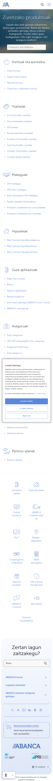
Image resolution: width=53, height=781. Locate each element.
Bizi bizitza (36, 604)
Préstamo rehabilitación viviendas (23, 213)
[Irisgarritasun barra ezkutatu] (12, 775)
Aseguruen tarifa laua (17, 347)
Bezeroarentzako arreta (26, 726)
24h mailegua (13, 183)
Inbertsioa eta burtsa (16, 427)
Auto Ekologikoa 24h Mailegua (22, 195)
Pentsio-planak (14, 460)
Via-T (16, 537)
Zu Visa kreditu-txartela (18, 115)
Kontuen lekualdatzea (26, 619)
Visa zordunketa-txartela (19, 121)
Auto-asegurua (14, 335)
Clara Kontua (13, 70)
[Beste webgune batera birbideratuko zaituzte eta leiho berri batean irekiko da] (12, 710)
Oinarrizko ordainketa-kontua (21, 88)
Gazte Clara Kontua (16, 76)
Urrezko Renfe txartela (18, 157)
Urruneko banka (16, 492)
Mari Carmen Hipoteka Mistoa (21, 252)
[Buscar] (42, 4)
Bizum (9, 284)
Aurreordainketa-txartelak (19, 133)
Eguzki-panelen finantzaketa (20, 201)
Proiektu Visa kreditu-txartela (21, 139)
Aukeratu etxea (35, 491)
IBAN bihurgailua (36, 561)
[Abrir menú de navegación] (49, 4)
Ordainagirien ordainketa (15, 562)
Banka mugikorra (15, 296)
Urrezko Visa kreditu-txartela (21, 151)
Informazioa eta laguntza (36, 583)
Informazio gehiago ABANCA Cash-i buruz (28, 302)
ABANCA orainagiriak (17, 308)
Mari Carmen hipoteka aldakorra (23, 240)
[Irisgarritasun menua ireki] (6, 775)
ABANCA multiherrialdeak (36, 515)
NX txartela (12, 127)
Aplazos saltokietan (16, 290)
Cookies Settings (26, 408)
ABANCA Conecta (16, 605)
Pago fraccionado (15, 278)
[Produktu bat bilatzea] (26, 48)
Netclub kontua (14, 82)
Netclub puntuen (14, 584)
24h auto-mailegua (16, 189)
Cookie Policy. (41, 394)
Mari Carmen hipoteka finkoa (21, 246)
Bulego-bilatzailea (36, 539)
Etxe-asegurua (14, 353)
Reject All (26, 416)
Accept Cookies (26, 401)
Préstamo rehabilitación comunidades (26, 207)
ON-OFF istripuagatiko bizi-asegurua (25, 341)
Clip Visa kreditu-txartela (19, 145)
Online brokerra (14, 433)
